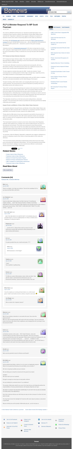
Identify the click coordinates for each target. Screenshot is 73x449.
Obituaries (57, 16)
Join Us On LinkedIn (46, 419)
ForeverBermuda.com (50, 1)
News (36, 16)
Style (46, 16)
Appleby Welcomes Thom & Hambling (60, 63)
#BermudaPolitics (7, 170)
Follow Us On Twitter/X (12, 423)
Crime (14, 16)
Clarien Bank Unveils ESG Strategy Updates (36, 409)
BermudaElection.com (62, 1)
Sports (42, 16)
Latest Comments (65, 27)
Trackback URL (4, 179)
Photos (64, 16)
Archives (51, 29)
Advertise (22, 1)
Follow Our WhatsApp (64, 424)
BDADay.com (40, 1)
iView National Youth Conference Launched (13, 409)
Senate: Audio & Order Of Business (14, 154)
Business (8, 16)
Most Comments (57, 27)
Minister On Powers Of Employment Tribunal (17, 159)
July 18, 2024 (6, 186)
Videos (4, 19)
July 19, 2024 (8, 299)
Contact (27, 1)
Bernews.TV (4, 4)
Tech (51, 16)
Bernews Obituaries (46, 426)
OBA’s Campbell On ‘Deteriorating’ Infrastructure (18, 161)
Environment (30, 16)
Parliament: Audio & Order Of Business (15, 156)
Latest (50, 27)
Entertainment (21, 16)
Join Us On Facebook (12, 419)
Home (16, 1)
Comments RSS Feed (14, 179)
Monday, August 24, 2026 (7, 1)
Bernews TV (44, 423)
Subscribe (33, 1)
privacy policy (65, 443)
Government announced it (20, 48)
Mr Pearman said (15, 40)
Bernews (36, 441)
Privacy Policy (62, 428)
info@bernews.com (36, 443)
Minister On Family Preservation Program (16, 158)
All (3, 16)
